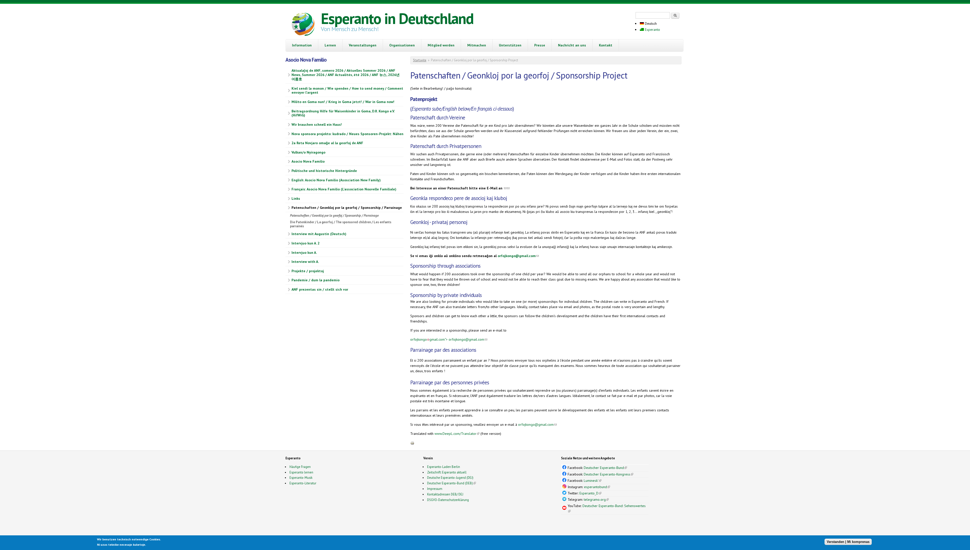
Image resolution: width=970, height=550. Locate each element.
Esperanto (652, 29)
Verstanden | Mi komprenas (848, 542)
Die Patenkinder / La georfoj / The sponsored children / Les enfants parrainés (340, 224)
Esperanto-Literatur (302, 483)
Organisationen (402, 45)
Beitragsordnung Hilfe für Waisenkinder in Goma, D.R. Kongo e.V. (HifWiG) (343, 113)
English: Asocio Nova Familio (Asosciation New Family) (336, 180)
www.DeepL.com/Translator (456, 433)
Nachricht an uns (572, 45)
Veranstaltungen (362, 45)
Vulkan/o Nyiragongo (308, 152)
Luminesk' (592, 480)
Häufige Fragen (300, 467)
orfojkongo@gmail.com (518, 256)
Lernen (330, 45)
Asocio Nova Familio (308, 161)
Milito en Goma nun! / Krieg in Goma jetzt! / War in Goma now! (343, 101)
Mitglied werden (441, 45)
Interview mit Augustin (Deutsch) (319, 234)
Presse (539, 45)
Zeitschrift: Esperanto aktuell (447, 472)
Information (302, 45)
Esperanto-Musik (300, 478)
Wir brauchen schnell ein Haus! (317, 124)
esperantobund (597, 487)
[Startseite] (303, 25)
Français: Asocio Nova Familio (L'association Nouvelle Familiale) (344, 189)
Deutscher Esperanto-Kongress (608, 474)
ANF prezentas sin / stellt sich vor (320, 289)
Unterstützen (510, 45)
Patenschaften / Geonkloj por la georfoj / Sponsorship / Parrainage (347, 207)
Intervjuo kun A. (304, 252)
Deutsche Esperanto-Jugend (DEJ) (450, 478)
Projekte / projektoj (308, 271)
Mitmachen (476, 45)
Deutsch (650, 23)
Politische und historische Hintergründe (324, 170)
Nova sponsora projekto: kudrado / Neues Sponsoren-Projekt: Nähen (347, 134)
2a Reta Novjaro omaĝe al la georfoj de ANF (327, 143)
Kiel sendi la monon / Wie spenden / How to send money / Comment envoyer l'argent (347, 90)
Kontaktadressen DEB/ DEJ (445, 494)
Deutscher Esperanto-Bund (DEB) (450, 483)
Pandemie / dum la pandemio (316, 280)
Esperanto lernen (301, 472)
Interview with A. (305, 261)
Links (296, 198)
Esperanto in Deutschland (397, 18)
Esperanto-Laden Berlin (443, 467)
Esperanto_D (590, 493)
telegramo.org (596, 499)
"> (448, 339)
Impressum (434, 489)
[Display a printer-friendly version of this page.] (412, 443)
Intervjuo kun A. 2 (306, 243)
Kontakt (605, 45)
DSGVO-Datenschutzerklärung (448, 500)
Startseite (419, 60)
